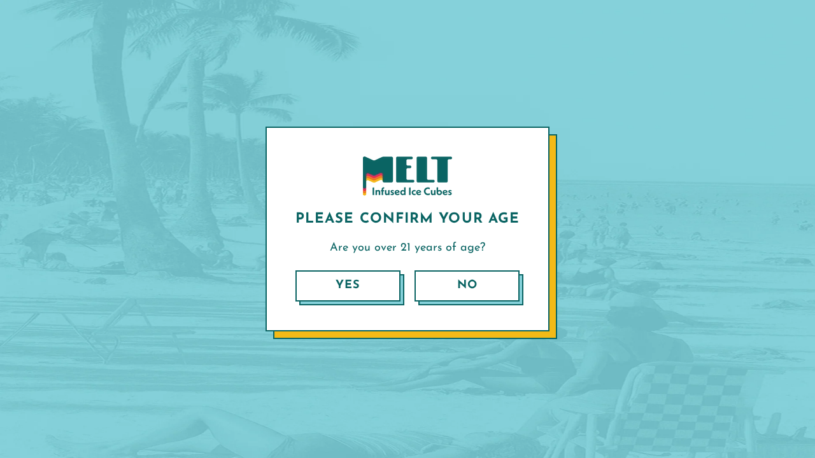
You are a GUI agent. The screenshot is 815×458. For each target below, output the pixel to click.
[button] (347, 286)
